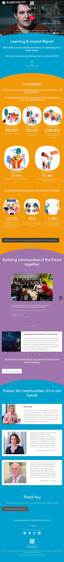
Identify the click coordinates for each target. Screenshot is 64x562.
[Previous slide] (3, 298)
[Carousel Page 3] (30, 326)
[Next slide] (61, 298)
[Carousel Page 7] (36, 326)
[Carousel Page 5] (33, 326)
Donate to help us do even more (15, 509)
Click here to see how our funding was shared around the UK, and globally (30, 240)
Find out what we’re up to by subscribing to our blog (32, 520)
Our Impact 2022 (13, 3)
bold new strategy (31, 90)
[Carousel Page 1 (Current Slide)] (27, 326)
